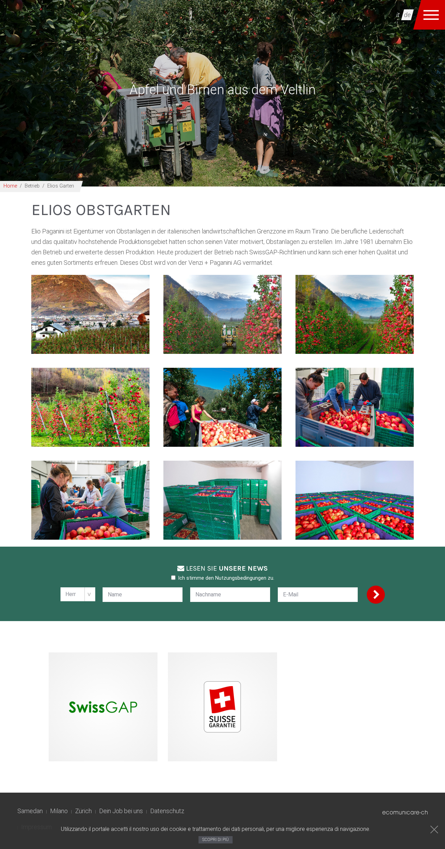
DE (407, 14)
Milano (59, 811)
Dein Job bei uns (121, 811)
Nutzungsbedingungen (240, 578)
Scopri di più (215, 839)
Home (10, 186)
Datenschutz (167, 811)
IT (398, 14)
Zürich (83, 811)
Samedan (30, 811)
